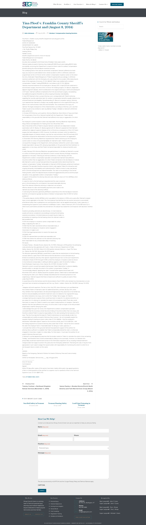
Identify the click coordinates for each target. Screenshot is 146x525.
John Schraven (29, 33)
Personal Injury (55, 501)
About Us (28, 514)
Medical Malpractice (56, 503)
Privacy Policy (73, 481)
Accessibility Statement (94, 523)
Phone (76, 435)
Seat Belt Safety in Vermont (33, 403)
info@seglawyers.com (85, 512)
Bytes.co (82, 523)
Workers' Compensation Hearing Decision (63, 33)
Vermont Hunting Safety (57, 403)
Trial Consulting (55, 511)
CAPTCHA (41, 485)
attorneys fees (30, 377)
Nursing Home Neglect (57, 506)
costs (37, 377)
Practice (44, 444)
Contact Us (39, 514)
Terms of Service (85, 481)
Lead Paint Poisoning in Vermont (81, 404)
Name (43, 427)
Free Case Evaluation (83, 517)
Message (44, 453)
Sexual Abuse (54, 508)
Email (43, 435)
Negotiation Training (56, 513)
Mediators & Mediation (57, 516)
